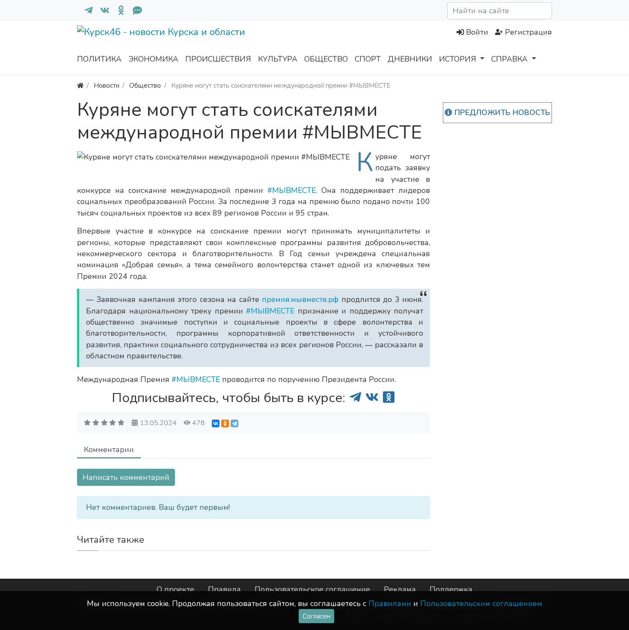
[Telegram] (234, 423)
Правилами (389, 603)
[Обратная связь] (134, 11)
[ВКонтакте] (216, 423)
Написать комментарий (126, 477)
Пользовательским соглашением (481, 603)
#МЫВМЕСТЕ (291, 190)
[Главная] (80, 85)
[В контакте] (101, 11)
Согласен (316, 616)
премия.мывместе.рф (301, 299)
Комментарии (109, 449)
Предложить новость (501, 112)
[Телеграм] (85, 11)
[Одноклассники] (118, 11)
